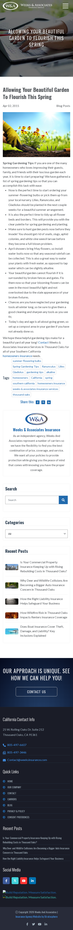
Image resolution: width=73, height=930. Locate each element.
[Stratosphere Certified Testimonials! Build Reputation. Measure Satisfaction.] (36, 894)
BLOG (9, 805)
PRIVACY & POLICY (16, 811)
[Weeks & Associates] (27, 6)
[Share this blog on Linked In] (49, 402)
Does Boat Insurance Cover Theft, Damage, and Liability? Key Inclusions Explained (42, 631)
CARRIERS (12, 799)
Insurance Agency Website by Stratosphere (36, 916)
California (36, 377)
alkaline (50, 372)
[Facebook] (6, 880)
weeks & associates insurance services (35, 388)
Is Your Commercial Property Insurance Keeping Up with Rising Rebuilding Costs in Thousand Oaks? (43, 566)
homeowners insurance (17, 356)
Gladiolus (18, 372)
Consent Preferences (18, 817)
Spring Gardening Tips (26, 366)
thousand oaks (21, 394)
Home (10, 781)
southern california (24, 383)
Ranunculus (49, 366)
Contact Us (36, 691)
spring (48, 377)
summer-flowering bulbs (27, 360)
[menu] (65, 6)
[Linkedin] (32, 880)
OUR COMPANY (14, 787)
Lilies (61, 366)
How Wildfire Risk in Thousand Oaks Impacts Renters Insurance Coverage (44, 615)
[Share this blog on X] (43, 402)
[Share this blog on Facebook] (37, 402)
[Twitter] (15, 880)
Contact (43, 342)
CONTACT (11, 793)
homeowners (20, 377)
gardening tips (35, 372)
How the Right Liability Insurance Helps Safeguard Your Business (41, 601)
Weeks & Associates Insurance (36, 429)
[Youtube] (23, 880)
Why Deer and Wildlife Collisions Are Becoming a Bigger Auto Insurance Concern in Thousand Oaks (44, 585)
